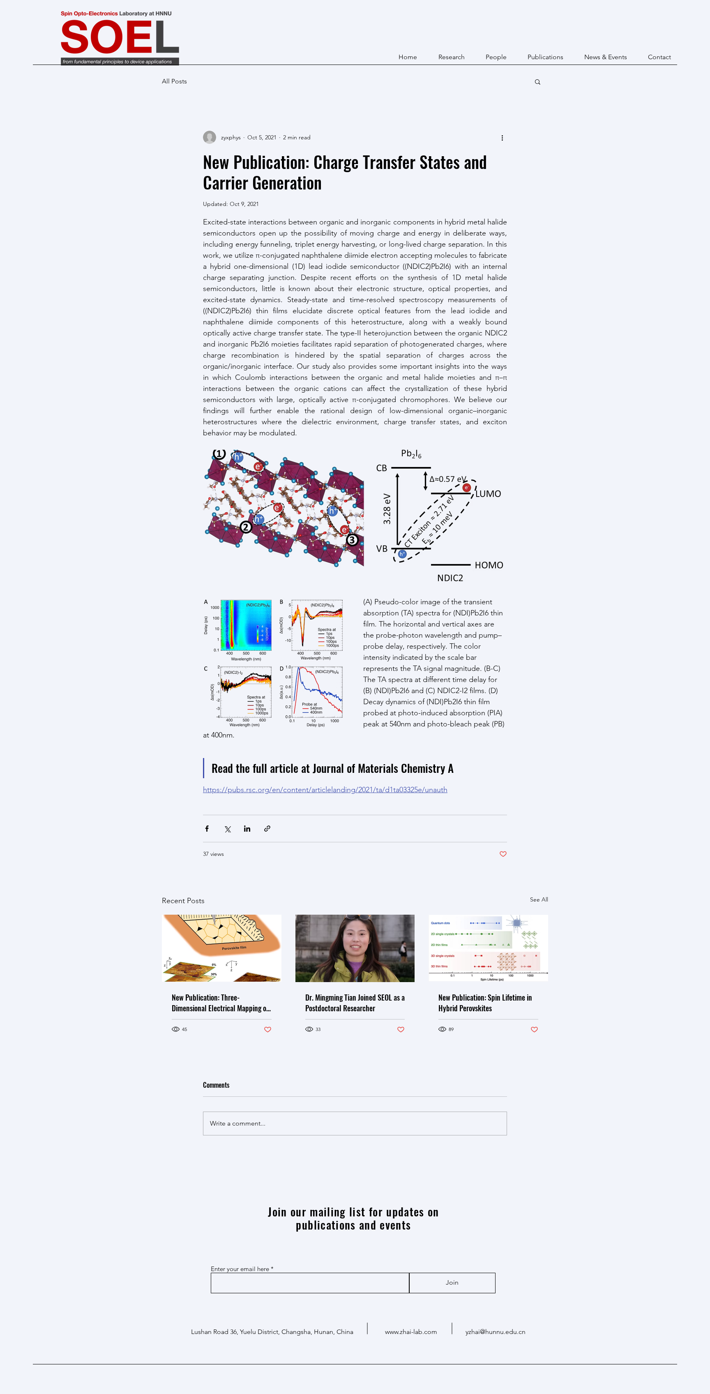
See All (539, 899)
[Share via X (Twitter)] (227, 828)
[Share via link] (267, 828)
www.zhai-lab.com (411, 1332)
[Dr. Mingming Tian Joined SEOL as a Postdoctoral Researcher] (355, 948)
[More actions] (502, 137)
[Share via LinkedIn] (247, 828)
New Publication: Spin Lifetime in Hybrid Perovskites (485, 1002)
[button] (538, 81)
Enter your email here (240, 1269)
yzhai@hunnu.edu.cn (496, 1332)
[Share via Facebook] (207, 828)
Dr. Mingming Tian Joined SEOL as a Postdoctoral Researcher (355, 1002)
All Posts (174, 81)
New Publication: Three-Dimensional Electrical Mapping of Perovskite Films (220, 1002)
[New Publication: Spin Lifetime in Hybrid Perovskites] (488, 948)
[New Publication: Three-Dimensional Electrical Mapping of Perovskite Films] (221, 948)
